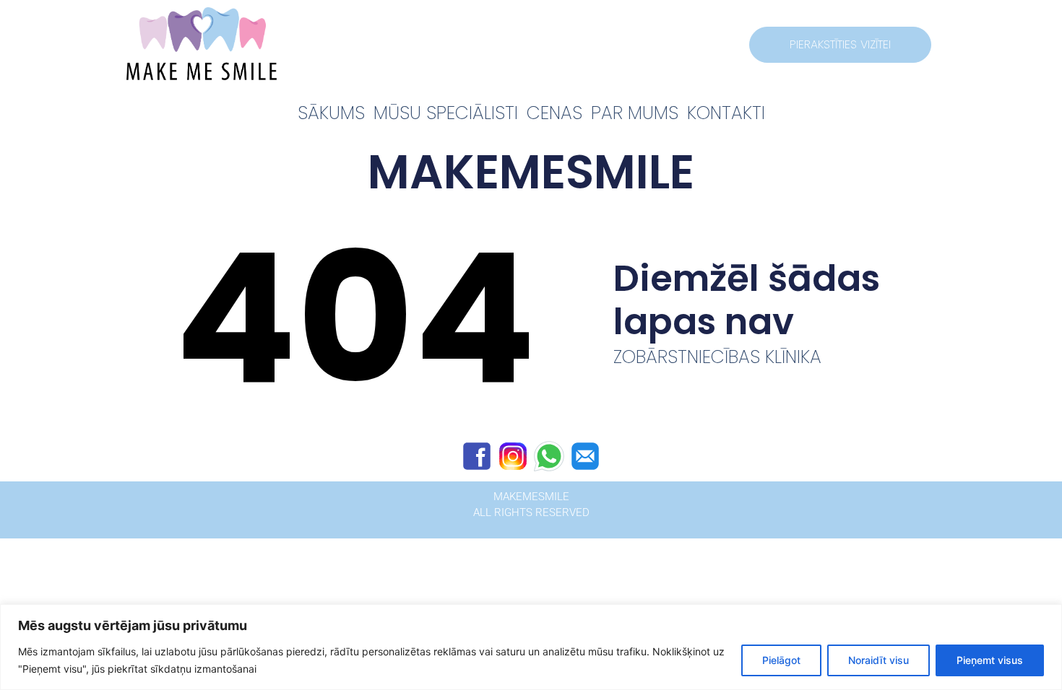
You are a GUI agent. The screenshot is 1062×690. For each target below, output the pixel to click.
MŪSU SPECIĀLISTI (446, 113)
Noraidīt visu (878, 660)
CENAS (554, 113)
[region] (531, 647)
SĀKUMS (331, 113)
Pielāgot (781, 660)
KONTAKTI (726, 113)
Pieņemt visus (990, 660)
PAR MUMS (634, 113)
